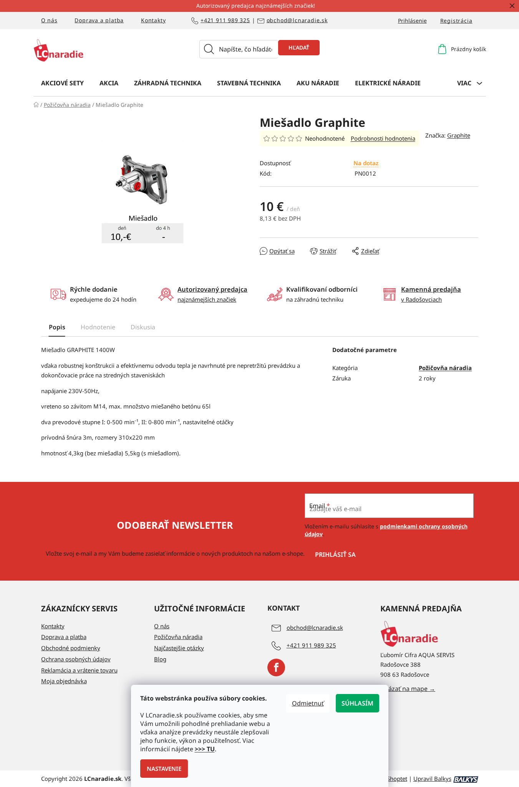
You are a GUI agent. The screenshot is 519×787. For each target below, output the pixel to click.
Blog (160, 659)
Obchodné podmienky (70, 648)
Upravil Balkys (432, 778)
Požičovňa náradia (445, 368)
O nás (49, 20)
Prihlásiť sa (335, 554)
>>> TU (205, 749)
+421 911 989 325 (225, 20)
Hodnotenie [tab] (98, 327)
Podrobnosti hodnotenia (383, 138)
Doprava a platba (99, 20)
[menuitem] (62, 82)
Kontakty (153, 20)
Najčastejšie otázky (179, 648)
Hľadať (299, 47)
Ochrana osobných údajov (76, 659)
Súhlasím (357, 703)
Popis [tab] (57, 327)
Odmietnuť (308, 703)
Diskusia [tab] (143, 327)
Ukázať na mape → (407, 688)
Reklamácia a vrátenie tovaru (79, 670)
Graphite (458, 135)
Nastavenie (164, 768)
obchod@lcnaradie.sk (297, 20)
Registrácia (456, 20)
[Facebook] (276, 667)
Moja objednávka (64, 681)
